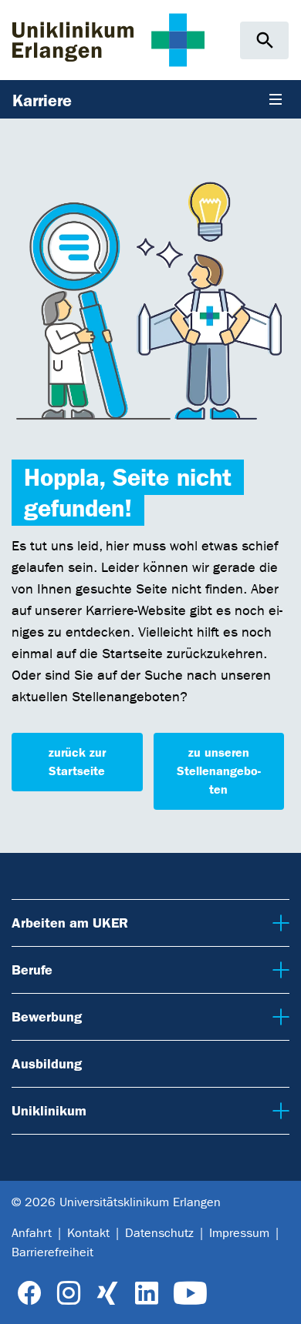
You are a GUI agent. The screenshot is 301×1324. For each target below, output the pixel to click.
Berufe (32, 969)
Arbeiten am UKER (67, 922)
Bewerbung (45, 1016)
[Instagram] (68, 1293)
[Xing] (107, 1293)
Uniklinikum (47, 1110)
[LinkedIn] (146, 1293)
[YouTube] (190, 1293)
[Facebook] (30, 1293)
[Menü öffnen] (275, 99)
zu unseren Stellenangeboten (219, 771)
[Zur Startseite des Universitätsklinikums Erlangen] (108, 40)
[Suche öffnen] (264, 40)
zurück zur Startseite (77, 761)
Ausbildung (47, 1063)
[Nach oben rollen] (277, 1299)
